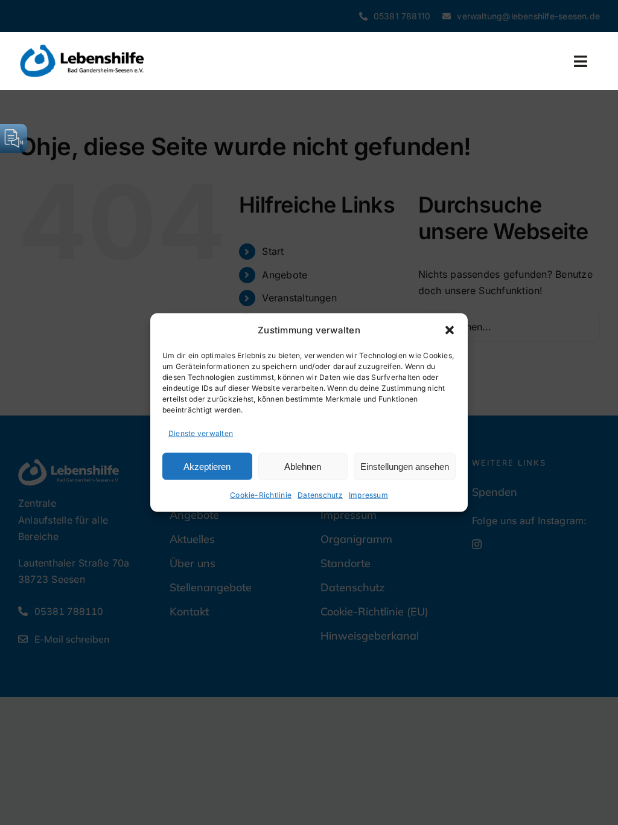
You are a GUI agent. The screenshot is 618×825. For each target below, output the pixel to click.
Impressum (368, 494)
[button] (450, 330)
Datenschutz (320, 494)
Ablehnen (302, 466)
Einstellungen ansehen (404, 466)
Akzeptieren (207, 466)
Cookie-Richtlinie (260, 494)
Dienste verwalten (200, 432)
